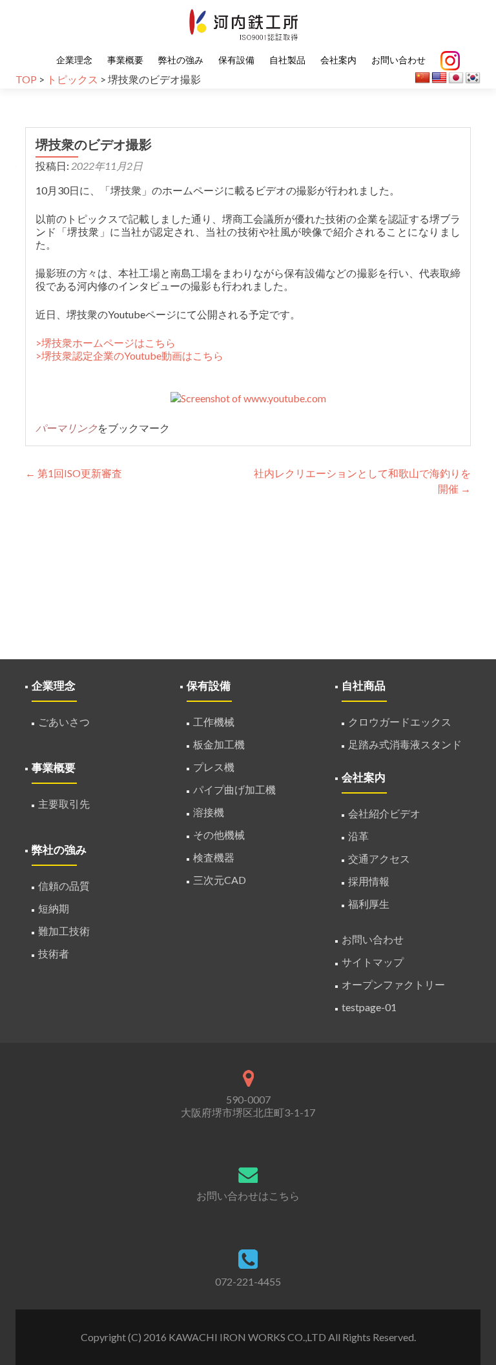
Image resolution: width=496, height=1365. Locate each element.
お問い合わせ (398, 60)
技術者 (53, 953)
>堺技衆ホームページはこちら (106, 342)
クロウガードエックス (399, 721)
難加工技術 (64, 931)
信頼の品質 (64, 885)
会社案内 (338, 60)
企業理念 (74, 60)
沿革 (358, 836)
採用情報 (368, 881)
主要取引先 (64, 803)
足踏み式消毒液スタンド (405, 744)
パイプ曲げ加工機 (234, 789)
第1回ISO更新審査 (73, 473)
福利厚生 (368, 904)
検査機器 (213, 857)
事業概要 (125, 60)
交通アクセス (379, 858)
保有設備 (236, 60)
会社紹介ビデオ (384, 813)
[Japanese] (456, 78)
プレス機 (213, 767)
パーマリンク (67, 428)
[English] (439, 78)
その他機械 (219, 834)
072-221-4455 (248, 1281)
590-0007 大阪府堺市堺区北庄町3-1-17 (248, 1105)
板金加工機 (219, 744)
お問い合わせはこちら (248, 1195)
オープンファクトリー (393, 984)
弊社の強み (180, 60)
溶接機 (208, 812)
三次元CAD (219, 880)
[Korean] (472, 78)
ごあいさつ (64, 721)
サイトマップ (373, 962)
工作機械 (213, 721)
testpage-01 (369, 1007)
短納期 (53, 908)
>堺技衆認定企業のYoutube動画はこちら (129, 355)
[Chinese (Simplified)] (422, 78)
